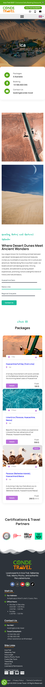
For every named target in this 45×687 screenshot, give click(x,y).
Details (12, 386)
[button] (43, 2)
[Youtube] (22, 584)
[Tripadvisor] (27, 584)
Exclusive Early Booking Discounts (22, 2)
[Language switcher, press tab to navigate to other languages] (41, 16)
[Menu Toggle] (19, 16)
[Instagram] (17, 584)
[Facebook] (12, 584)
